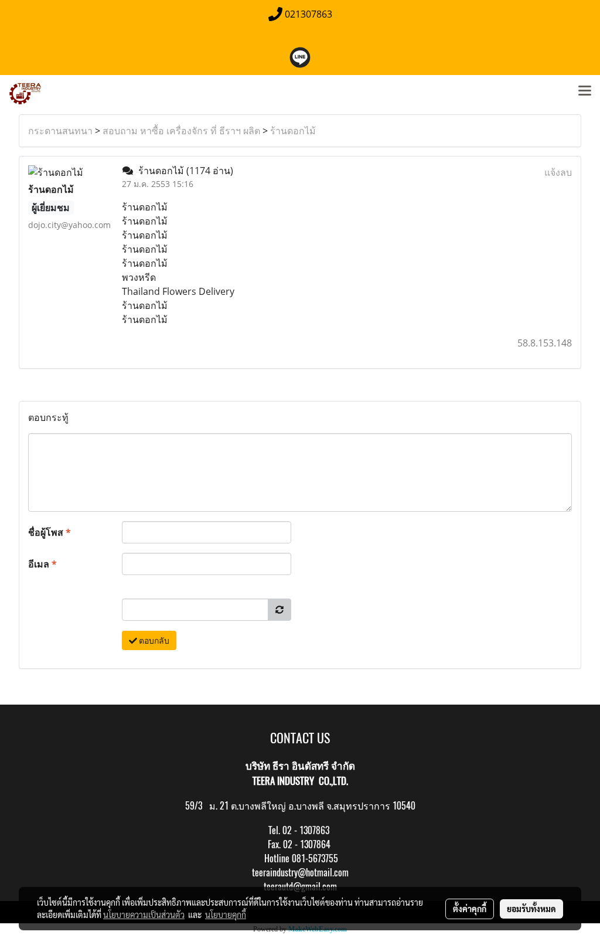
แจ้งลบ (558, 172)
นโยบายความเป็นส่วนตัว (144, 914)
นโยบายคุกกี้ (225, 914)
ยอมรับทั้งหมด (531, 908)
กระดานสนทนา (60, 130)
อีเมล (42, 563)
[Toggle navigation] (585, 91)
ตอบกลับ (153, 640)
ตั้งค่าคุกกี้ (469, 908)
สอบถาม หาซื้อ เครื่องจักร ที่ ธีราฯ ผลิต (181, 130)
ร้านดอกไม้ (293, 130)
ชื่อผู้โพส (49, 532)
